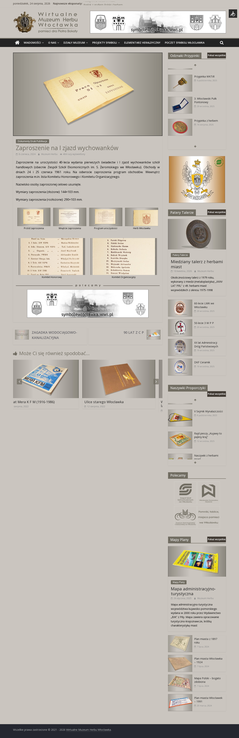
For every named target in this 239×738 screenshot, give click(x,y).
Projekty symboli (104, 42)
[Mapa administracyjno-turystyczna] (197, 548)
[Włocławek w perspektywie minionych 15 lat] (134, 362)
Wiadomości (32, 42)
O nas (52, 42)
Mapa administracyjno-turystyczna (193, 591)
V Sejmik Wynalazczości (208, 406)
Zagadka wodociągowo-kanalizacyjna (54, 335)
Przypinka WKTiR (204, 71)
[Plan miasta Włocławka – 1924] (180, 657)
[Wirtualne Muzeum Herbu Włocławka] (17, 43)
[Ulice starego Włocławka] (57, 362)
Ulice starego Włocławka (43, 402)
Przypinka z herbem (206, 115)
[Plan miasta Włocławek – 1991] (180, 696)
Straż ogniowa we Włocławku (205, 139)
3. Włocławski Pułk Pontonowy (205, 95)
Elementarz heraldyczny (142, 42)
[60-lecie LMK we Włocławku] (180, 301)
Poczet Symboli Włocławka (184, 42)
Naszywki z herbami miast (99, 3)
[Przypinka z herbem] (180, 115)
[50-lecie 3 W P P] (180, 321)
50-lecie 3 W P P (204, 323)
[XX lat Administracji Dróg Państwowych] (180, 341)
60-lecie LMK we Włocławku (204, 305)
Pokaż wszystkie (217, 55)
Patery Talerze (180, 255)
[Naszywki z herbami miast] (180, 450)
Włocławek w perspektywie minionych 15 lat (132, 404)
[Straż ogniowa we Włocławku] (180, 137)
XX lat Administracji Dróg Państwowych (206, 344)
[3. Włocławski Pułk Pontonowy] (180, 93)
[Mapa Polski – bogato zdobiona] (180, 676)
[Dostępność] (233, 13)
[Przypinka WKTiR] (180, 71)
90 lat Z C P (134, 332)
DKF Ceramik (202, 362)
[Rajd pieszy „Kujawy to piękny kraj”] (180, 428)
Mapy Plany (179, 582)
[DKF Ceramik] (180, 360)
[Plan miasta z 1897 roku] (180, 637)
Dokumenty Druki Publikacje (32, 141)
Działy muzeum (74, 42)
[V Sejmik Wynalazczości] (180, 406)
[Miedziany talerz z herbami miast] (197, 221)
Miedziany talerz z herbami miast (197, 264)
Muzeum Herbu (49, 154)
